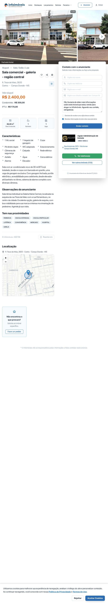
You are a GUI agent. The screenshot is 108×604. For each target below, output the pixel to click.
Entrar (101, 5)
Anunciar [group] (86, 5)
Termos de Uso (80, 592)
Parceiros (66, 5)
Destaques (38, 5)
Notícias (58, 5)
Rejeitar (78, 598)
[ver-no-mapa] (51, 83)
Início (30, 5)
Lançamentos (48, 5)
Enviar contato (82, 126)
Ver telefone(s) (84, 156)
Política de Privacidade (60, 592)
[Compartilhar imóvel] (47, 75)
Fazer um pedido (14, 331)
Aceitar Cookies (95, 598)
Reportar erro (48, 237)
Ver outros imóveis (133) (82, 163)
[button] (28, 272)
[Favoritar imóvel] (42, 75)
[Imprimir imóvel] (52, 75)
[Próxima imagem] (102, 37)
